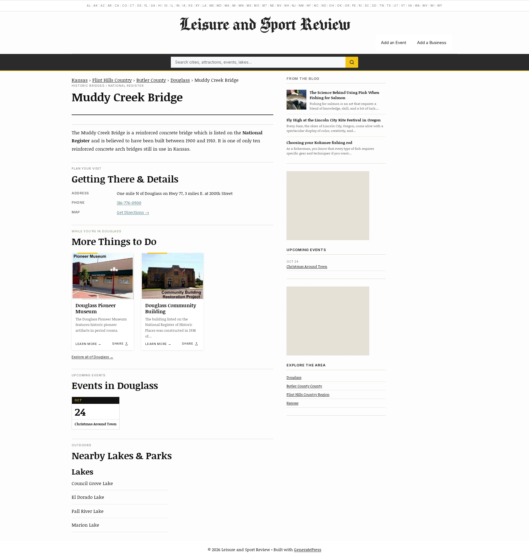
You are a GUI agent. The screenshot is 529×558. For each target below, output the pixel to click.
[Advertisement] (328, 205)
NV (279, 5)
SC (367, 5)
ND (324, 5)
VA (410, 5)
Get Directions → (133, 212)
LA (205, 5)
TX (389, 5)
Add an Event (393, 42)
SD (374, 5)
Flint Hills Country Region (308, 394)
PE (354, 5)
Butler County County (304, 385)
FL (146, 5)
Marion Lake (85, 524)
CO (124, 5)
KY (198, 5)
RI (360, 5)
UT (396, 5)
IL (172, 5)
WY (439, 5)
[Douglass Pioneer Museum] (103, 276)
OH (331, 5)
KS (190, 5)
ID (166, 5)
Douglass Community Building (170, 308)
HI (160, 5)
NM (301, 5)
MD (219, 5)
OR (347, 5)
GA (153, 5)
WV (425, 5)
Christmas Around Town (307, 266)
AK (95, 5)
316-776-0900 (129, 203)
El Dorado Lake (88, 497)
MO (257, 5)
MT (264, 5)
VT (403, 5)
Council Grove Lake (92, 483)
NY (309, 5)
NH (286, 5)
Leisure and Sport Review (264, 24)
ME (211, 5)
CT (132, 5)
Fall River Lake (88, 511)
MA (227, 5)
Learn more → (88, 344)
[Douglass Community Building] (172, 276)
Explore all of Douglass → (92, 357)
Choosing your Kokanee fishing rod (319, 142)
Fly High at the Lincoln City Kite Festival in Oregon (334, 120)
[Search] (352, 62)
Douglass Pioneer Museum (95, 308)
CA (117, 5)
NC (316, 5)
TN (381, 5)
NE (272, 5)
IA (184, 5)
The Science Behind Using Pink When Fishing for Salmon (344, 94)
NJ (294, 5)
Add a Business (431, 42)
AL (89, 5)
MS (249, 5)
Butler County (151, 80)
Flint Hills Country (112, 80)
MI (234, 5)
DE (139, 5)
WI (432, 5)
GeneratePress (307, 549)
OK (339, 5)
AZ (103, 5)
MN (241, 5)
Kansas (80, 80)
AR (110, 5)
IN (178, 5)
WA (417, 5)
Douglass (180, 80)
